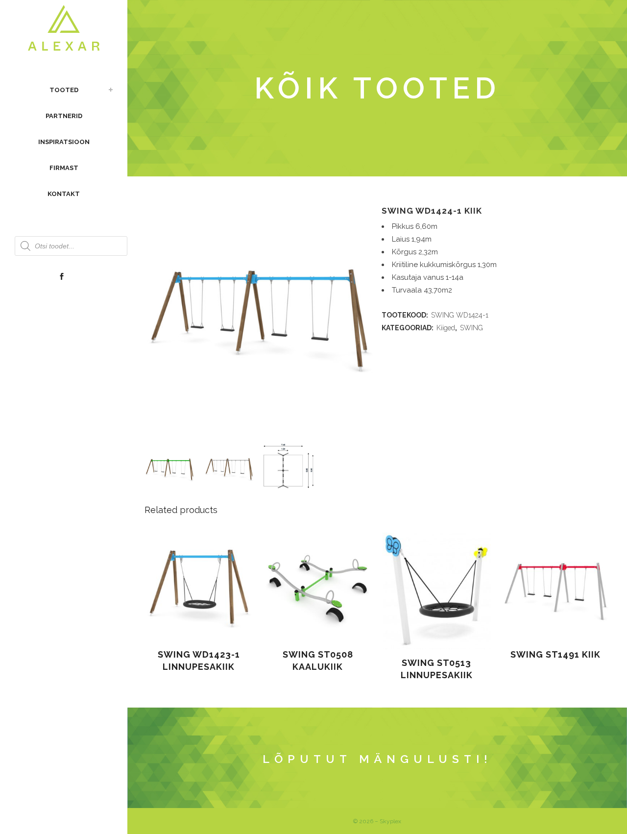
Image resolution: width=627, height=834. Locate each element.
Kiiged (445, 328)
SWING (471, 328)
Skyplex (390, 821)
